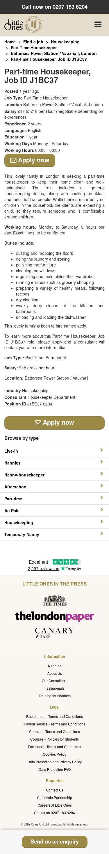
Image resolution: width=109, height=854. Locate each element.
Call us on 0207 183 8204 (54, 812)
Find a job (33, 42)
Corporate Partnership (54, 797)
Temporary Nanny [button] (21, 534)
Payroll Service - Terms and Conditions (54, 723)
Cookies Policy (54, 754)
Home (10, 42)
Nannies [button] (12, 463)
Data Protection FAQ (55, 769)
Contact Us (54, 789)
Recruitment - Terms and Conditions (54, 716)
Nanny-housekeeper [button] (24, 475)
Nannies (54, 665)
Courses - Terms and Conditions (54, 731)
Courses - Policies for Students (54, 738)
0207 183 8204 (70, 6)
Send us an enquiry (55, 841)
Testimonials (55, 688)
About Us (54, 673)
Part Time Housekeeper (34, 47)
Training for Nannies (55, 695)
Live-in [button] (11, 451)
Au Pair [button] (11, 510)
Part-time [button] (13, 498)
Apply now (32, 159)
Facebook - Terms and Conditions (54, 746)
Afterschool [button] (16, 487)
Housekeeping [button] (18, 522)
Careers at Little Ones (54, 805)
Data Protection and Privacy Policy (54, 761)
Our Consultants (54, 680)
